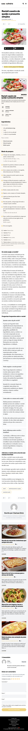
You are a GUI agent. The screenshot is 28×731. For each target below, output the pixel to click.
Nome (3, 693)
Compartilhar (22, 24)
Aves (3, 577)
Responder (24, 661)
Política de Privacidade (14, 720)
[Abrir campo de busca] (23, 3)
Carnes (3, 544)
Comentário (5, 681)
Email (3, 699)
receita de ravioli (6, 492)
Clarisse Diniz (18, 513)
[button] (24, 80)
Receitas (13, 20)
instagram (19, 479)
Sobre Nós (14, 718)
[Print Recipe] (20, 80)
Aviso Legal (14, 722)
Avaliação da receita (6, 679)
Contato (14, 725)
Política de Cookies (14, 724)
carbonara (13, 471)
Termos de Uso (14, 721)
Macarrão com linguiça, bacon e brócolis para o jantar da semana (12, 605)
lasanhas (8, 473)
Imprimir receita (19, 48)
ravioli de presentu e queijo (15, 488)
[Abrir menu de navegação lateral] (26, 3)
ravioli (4, 488)
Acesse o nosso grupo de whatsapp (14, 67)
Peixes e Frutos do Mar (7, 641)
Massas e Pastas (6, 20)
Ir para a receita (9, 48)
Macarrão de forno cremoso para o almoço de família (13, 574)
